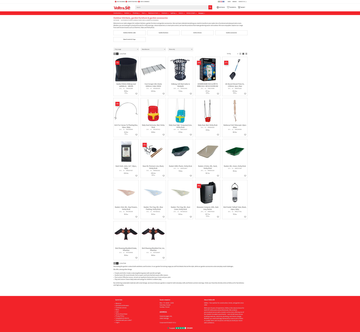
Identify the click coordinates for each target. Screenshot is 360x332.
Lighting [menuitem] (172, 13)
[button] (231, 7)
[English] (223, 1)
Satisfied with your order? (124, 320)
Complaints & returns (122, 318)
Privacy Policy (120, 316)
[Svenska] (219, 1)
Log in (117, 322)
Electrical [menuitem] (164, 13)
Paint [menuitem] (143, 13)
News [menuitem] (229, 1)
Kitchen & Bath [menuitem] (191, 13)
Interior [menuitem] (181, 13)
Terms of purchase (121, 314)
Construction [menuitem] (117, 13)
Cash (117, 312)
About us (118, 303)
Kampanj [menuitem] (200, 13)
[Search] (210, 7)
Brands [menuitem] (234, 1)
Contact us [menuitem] (241, 1)
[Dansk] (221, 1)
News (117, 310)
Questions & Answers (122, 305)
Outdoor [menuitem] (126, 13)
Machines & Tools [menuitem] (153, 13)
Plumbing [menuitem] (135, 13)
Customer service (121, 308)
